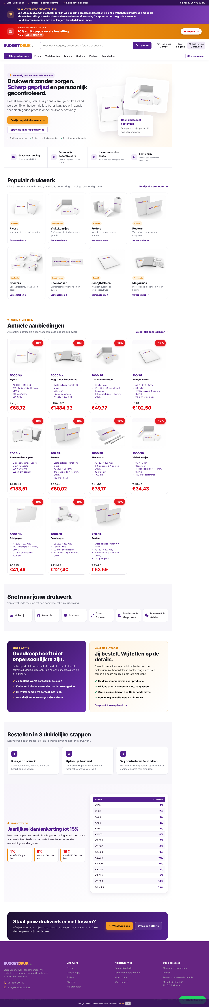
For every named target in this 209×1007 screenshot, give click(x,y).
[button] (202, 992)
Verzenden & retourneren (127, 972)
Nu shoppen (189, 31)
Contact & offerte (123, 968)
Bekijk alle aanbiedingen (152, 331)
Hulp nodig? (192, 3)
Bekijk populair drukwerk (28, 120)
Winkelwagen (121, 982)
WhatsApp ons (121, 925)
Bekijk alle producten (153, 186)
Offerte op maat (195, 56)
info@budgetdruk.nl (18, 987)
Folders (68, 56)
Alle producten (17, 55)
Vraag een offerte (148, 925)
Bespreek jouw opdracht (111, 705)
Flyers (37, 56)
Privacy (166, 972)
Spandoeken (108, 56)
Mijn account (121, 977)
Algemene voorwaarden (175, 968)
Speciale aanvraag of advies (27, 129)
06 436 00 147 (15, 982)
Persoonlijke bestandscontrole (178, 977)
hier (122, 1003)
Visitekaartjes (52, 56)
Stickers (80, 56)
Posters (93, 56)
